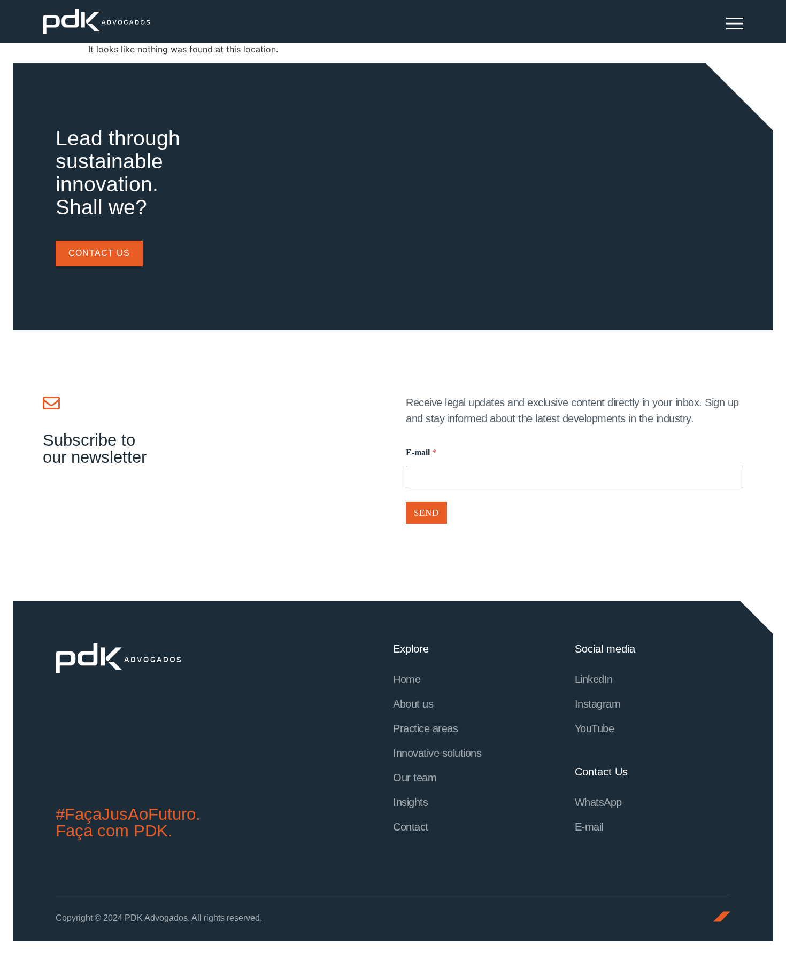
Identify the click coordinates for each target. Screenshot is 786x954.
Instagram (598, 704)
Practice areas (425, 728)
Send (426, 513)
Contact (410, 827)
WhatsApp (598, 802)
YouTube (594, 728)
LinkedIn (594, 679)
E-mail (421, 452)
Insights (410, 802)
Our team (414, 778)
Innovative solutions (437, 753)
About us (413, 704)
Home (406, 679)
